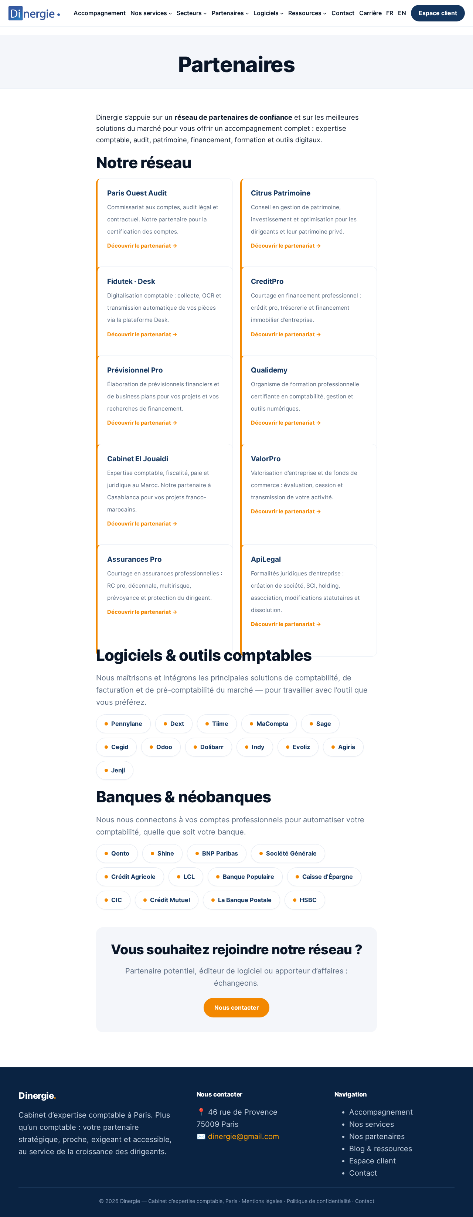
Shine (165, 853)
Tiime (220, 723)
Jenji (118, 770)
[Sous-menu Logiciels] (282, 13)
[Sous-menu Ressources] (325, 13)
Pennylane (126, 723)
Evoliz (301, 747)
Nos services (371, 1124)
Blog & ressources (380, 1148)
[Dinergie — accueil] (34, 13)
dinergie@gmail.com (243, 1136)
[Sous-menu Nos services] (170, 13)
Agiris (346, 747)
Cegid (119, 747)
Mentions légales (262, 1201)
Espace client (438, 13)
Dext (177, 723)
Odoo (164, 747)
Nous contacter (236, 1007)
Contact (363, 1173)
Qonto (120, 853)
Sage (323, 723)
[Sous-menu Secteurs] (205, 13)
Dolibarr (212, 747)
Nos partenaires (377, 1136)
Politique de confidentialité (319, 1201)
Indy (258, 747)
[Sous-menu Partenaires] (247, 13)
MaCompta (272, 723)
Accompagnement (381, 1112)
